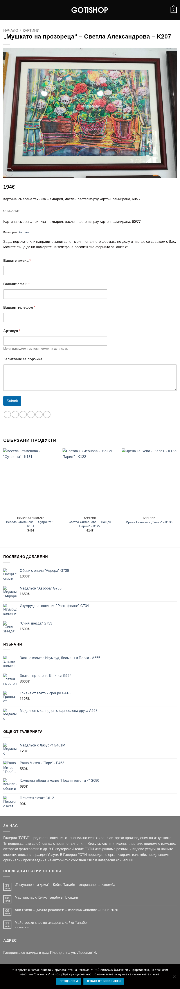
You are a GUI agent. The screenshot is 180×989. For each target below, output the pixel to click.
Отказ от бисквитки (104, 981)
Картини (31, 30)
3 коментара (28, 927)
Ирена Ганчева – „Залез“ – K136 (149, 522)
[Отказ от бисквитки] (174, 977)
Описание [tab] (11, 211)
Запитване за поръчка (22, 359)
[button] (6, 9)
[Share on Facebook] (15, 414)
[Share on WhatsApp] (7, 414)
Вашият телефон (19, 307)
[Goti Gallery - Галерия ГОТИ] (90, 9)
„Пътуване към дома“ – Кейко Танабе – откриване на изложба (65, 885)
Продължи (68, 981)
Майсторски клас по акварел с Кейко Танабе (51, 922)
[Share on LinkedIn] (46, 414)
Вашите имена (17, 260)
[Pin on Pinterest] (39, 414)
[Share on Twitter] (23, 414)
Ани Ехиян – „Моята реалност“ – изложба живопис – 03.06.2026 (66, 910)
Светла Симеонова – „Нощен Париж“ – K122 (90, 524)
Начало (10, 30)
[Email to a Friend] (31, 414)
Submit (12, 401)
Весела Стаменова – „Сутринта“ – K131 (30, 524)
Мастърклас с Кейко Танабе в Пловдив (46, 897)
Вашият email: (16, 284)
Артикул (11, 331)
